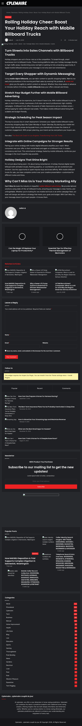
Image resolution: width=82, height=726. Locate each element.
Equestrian (9, 682)
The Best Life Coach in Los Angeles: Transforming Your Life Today (37, 135)
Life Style (9, 631)
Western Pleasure (12, 679)
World (8, 604)
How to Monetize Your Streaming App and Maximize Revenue (42, 419)
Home (8, 12)
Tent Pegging (10, 686)
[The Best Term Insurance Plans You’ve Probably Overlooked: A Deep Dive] (11, 411)
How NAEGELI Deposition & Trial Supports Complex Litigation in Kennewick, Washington (15, 286)
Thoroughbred (11, 651)
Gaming (8, 648)
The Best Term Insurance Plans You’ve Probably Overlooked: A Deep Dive (46, 407)
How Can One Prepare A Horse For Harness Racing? (38, 396)
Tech (8, 614)
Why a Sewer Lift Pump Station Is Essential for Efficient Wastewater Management (39, 286)
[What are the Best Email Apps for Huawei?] (11, 432)
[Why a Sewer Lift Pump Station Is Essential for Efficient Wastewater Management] (41, 275)
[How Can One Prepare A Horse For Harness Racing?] (11, 399)
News (8, 658)
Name (7, 335)
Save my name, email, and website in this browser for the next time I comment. (33, 351)
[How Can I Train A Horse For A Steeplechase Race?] (11, 441)
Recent (39, 388)
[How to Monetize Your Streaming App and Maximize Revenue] (11, 422)
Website (45, 343)
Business (15, 12)
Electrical (9, 665)
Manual (8, 621)
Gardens (9, 662)
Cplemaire (9, 610)
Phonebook (10, 607)
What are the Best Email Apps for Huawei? (34, 429)
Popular (14, 388)
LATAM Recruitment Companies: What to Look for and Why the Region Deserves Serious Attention (66, 286)
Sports (8, 645)
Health (8, 628)
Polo (7, 675)
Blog (7, 634)
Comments (66, 388)
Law (7, 638)
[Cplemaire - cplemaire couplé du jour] (17, 3)
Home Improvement (13, 624)
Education (9, 641)
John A (11, 40)
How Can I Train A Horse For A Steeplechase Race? (37, 438)
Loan (8, 669)
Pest (7, 672)
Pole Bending (10, 655)
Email (7, 343)
